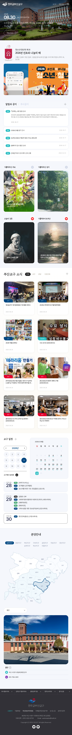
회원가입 (61, 4)
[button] (58, 92)
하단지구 (27, 543)
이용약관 (17, 711)
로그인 (54, 4)
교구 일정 (8, 439)
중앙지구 (18, 543)
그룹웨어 (10, 711)
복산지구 (36, 546)
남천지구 (10, 543)
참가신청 (61, 691)
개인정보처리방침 (27, 711)
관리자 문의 (61, 711)
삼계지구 (27, 546)
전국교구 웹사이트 (21, 691)
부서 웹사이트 (5, 691)
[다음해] (24, 448)
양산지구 (62, 543)
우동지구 (54, 543)
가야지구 (36, 543)
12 (24, 466)
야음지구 (45, 546)
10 (12, 466)
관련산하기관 (34, 691)
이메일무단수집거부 (42, 711)
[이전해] (6, 448)
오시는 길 (53, 711)
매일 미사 (10, 33)
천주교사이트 (48, 691)
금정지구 (45, 543)
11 (18, 466)
